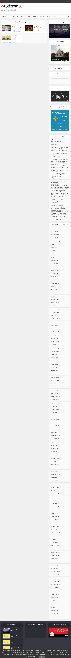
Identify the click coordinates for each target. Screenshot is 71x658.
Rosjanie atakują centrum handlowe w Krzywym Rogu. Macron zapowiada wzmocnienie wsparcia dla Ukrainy (59, 161)
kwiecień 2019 (54, 455)
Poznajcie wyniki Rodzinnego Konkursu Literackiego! (38, 29)
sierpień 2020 (54, 403)
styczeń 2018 (54, 503)
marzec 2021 (54, 380)
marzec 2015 (54, 613)
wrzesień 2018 (54, 477)
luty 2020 (53, 422)
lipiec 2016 (53, 562)
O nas (48, 16)
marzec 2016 (54, 574)
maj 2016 (53, 568)
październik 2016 (54, 552)
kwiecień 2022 (54, 338)
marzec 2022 (54, 341)
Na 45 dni (65, 129)
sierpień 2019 (54, 442)
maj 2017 (53, 529)
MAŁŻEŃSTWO (5, 16)
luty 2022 (53, 344)
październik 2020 (54, 396)
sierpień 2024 (54, 247)
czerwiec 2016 (54, 565)
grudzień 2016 (54, 545)
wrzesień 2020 (54, 399)
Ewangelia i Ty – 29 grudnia (14, 647)
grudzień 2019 (54, 429)
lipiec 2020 (53, 406)
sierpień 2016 (54, 558)
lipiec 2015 (53, 600)
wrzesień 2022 (54, 322)
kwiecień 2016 (54, 571)
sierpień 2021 (54, 364)
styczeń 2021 (54, 387)
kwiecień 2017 (54, 532)
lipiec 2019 (53, 445)
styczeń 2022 (54, 348)
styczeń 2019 (54, 464)
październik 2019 (54, 435)
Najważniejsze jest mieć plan (17, 28)
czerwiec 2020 (54, 409)
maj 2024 (53, 257)
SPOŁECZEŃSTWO (25, 16)
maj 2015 (53, 607)
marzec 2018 (54, 497)
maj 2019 (53, 451)
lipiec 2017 (53, 523)
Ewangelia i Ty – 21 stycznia (14, 635)
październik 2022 (54, 318)
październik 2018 (54, 474)
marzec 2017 (54, 536)
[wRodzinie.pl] (11, 6)
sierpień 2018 (54, 480)
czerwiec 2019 (54, 448)
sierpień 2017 (54, 519)
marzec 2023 (54, 302)
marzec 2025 (54, 228)
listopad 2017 (54, 510)
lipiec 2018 (53, 484)
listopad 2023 (54, 276)
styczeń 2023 (54, 309)
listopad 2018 (54, 471)
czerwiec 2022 (54, 331)
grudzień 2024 (54, 234)
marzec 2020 (54, 419)
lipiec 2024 (53, 250)
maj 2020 (53, 412)
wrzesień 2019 (54, 438)
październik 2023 (54, 280)
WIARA (35, 16)
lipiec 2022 (53, 328)
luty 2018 (53, 500)
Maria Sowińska (38, 32)
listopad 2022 (54, 315)
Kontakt (55, 16)
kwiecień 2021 (54, 377)
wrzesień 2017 (54, 516)
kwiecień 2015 (54, 610)
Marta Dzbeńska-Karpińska (8, 42)
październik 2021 (54, 357)
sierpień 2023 (54, 286)
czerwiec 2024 (54, 254)
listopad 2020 (54, 393)
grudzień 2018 (54, 468)
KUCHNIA (42, 16)
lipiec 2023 (53, 289)
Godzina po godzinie (56, 129)
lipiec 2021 (53, 367)
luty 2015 (53, 617)
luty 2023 (53, 305)
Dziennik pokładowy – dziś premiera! (17, 37)
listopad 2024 (54, 237)
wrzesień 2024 (54, 244)
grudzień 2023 (54, 273)
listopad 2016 (54, 549)
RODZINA (15, 16)
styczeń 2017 (54, 542)
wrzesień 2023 (54, 283)
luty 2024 (53, 267)
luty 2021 (53, 383)
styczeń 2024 (54, 270)
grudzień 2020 (54, 390)
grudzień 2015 (54, 584)
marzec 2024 (54, 263)
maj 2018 (53, 490)
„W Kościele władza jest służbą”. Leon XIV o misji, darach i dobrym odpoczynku (59, 141)
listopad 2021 (54, 354)
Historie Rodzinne (16, 31)
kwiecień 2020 (54, 416)
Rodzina (13, 26)
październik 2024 (54, 241)
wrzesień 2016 (54, 555)
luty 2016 (53, 578)
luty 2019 (53, 461)
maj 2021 (53, 374)
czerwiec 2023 (54, 293)
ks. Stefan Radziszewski (60, 31)
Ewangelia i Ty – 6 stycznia (14, 641)
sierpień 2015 (54, 597)
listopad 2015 (54, 587)
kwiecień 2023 (54, 299)
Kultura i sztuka (37, 26)
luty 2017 (53, 539)
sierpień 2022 (54, 325)
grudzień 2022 (54, 312)
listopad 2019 (54, 432)
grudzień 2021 (54, 351)
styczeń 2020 (54, 425)
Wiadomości (60, 136)
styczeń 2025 (54, 231)
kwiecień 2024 (54, 260)
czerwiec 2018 (54, 487)
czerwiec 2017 (54, 526)
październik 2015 (54, 591)
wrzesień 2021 (54, 361)
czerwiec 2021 (54, 370)
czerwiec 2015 (54, 604)
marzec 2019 (54, 458)
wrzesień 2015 (54, 594)
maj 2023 (53, 296)
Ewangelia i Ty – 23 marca (60, 30)
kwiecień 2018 (54, 493)
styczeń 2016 (54, 581)
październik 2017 (54, 513)
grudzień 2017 (54, 506)
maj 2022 (53, 335)
